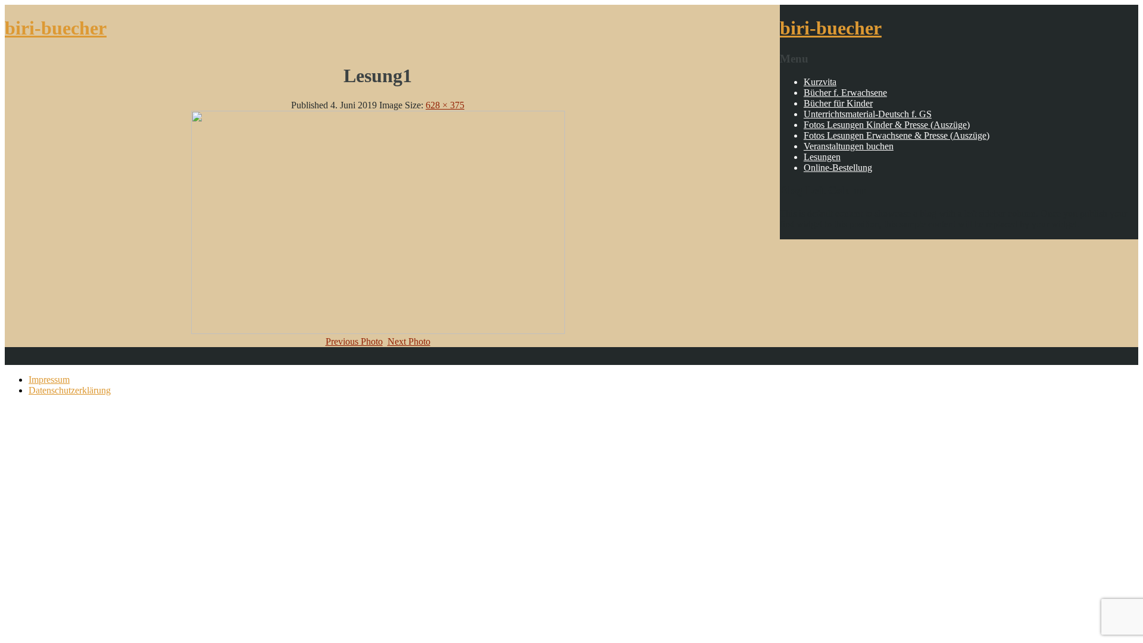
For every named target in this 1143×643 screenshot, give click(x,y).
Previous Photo (354, 341)
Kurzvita (820, 82)
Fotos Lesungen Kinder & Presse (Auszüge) (887, 125)
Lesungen (822, 157)
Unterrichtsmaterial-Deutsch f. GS (868, 114)
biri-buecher (56, 28)
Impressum (49, 379)
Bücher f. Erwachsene (845, 93)
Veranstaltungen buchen (849, 146)
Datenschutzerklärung (70, 390)
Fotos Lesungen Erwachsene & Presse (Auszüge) (896, 135)
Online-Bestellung (838, 168)
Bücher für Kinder (838, 103)
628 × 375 (445, 105)
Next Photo (409, 341)
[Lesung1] (378, 331)
